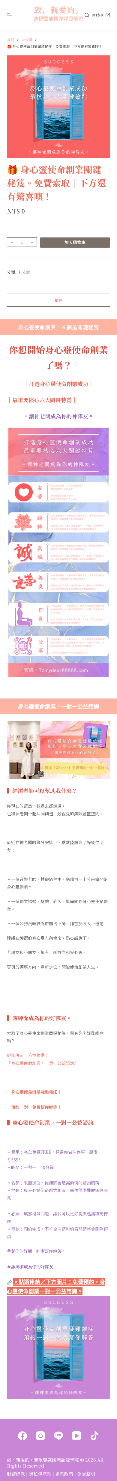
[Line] (58, 1435)
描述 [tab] (58, 300)
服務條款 (16, 1474)
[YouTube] (76, 1435)
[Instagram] (40, 1435)
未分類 (24, 272)
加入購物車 (75, 242)
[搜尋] (87, 15)
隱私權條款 (40, 1474)
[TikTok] (94, 1435)
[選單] (9, 15)
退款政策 (64, 1474)
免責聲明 (86, 1474)
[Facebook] (22, 1435)
